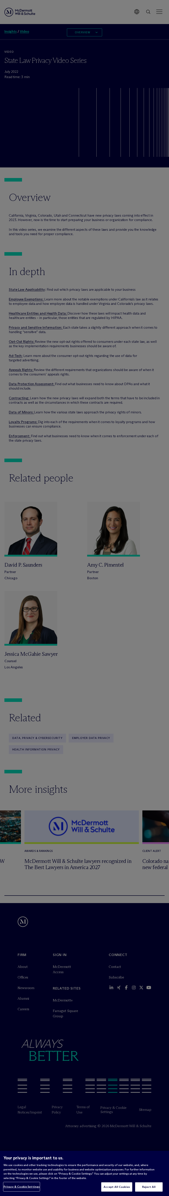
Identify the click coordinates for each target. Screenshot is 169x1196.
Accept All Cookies (117, 1187)
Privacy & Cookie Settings (22, 1186)
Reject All (149, 1187)
